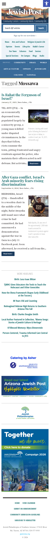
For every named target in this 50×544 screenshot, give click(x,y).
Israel (32, 62)
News (7, 41)
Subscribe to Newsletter (25, 520)
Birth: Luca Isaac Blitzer (25, 279)
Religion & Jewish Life (36, 41)
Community (20, 62)
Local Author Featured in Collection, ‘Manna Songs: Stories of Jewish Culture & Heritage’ (25, 321)
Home (17, 503)
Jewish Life (40, 69)
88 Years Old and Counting (25, 300)
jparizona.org (25, 534)
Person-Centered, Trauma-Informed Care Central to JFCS (25, 334)
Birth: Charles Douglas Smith (25, 314)
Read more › (34, 164)
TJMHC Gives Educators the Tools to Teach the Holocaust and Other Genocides (25, 286)
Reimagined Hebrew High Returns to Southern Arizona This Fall (25, 307)
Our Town (13, 51)
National (31, 75)
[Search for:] (18, 28)
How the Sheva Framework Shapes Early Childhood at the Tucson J (25, 294)
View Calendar (29, 503)
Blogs (35, 55)
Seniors (38, 51)
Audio (42, 55)
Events (17, 46)
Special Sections (12, 55)
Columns (22, 51)
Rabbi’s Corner (38, 46)
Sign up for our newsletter (24, 35)
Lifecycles (26, 46)
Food (31, 51)
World (43, 62)
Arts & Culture (11, 69)
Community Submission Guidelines (25, 514)
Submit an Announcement (25, 508)
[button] (46, 3)
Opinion (9, 46)
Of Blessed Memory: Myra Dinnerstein (25, 327)
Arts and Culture (18, 41)
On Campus (25, 55)
